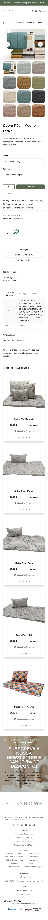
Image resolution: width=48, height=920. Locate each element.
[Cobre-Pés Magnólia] (24, 394)
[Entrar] (40, 11)
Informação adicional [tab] (24, 255)
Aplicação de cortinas (24, 834)
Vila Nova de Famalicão (24, 890)
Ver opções (34, 425)
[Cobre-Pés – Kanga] (24, 466)
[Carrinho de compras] (36, 11)
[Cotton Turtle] (11, 231)
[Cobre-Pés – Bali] (24, 610)
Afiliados (14, 863)
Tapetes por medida (24, 841)
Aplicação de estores (23, 838)
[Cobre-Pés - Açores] (24, 682)
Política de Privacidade (14, 857)
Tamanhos (7, 169)
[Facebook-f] (14, 825)
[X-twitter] (22, 825)
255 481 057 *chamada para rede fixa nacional (24, 881)
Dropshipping (33, 863)
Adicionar (30, 187)
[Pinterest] (30, 825)
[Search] (32, 11)
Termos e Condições (14, 853)
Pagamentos (34, 853)
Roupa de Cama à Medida (24, 845)
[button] (8, 193)
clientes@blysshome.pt (24, 877)
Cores (5, 156)
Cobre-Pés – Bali (24, 635)
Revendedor (14, 867)
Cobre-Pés (18, 219)
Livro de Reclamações (34, 867)
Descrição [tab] (24, 250)
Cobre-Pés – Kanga (24, 491)
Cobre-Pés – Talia (24, 563)
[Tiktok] (34, 825)
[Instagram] (18, 825)
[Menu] (44, 11)
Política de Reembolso (14, 860)
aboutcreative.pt (29, 904)
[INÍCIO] (4, 23)
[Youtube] (26, 825)
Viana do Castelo (23, 894)
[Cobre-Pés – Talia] (24, 538)
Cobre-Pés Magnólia (24, 419)
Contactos (34, 860)
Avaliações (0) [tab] (24, 260)
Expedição (34, 857)
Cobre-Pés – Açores (24, 707)
